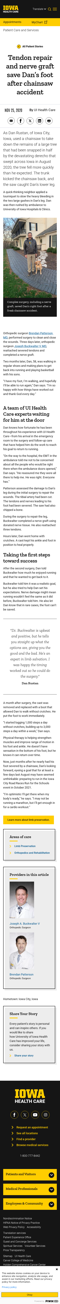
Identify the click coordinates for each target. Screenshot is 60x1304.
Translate (38, 9)
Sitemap (7, 1256)
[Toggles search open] (50, 9)
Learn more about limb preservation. (29, 819)
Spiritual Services (12, 1245)
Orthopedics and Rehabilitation (32, 852)
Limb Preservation (25, 846)
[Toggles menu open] (55, 9)
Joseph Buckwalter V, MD (30, 346)
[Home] (12, 9)
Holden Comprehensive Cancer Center (24, 1264)
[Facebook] (14, 1115)
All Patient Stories (32, 46)
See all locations (27, 1133)
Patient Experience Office (17, 1237)
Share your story (23, 1055)
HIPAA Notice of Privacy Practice (21, 1222)
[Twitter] (25, 1115)
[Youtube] (35, 1115)
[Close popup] (57, 1269)
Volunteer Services (35, 1245)
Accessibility (34, 1227)
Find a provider (26, 1139)
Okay (29, 1294)
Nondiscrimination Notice (17, 1218)
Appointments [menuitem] (12, 22)
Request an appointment (32, 1127)
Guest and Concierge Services (19, 1241)
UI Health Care (23, 1256)
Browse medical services (32, 1145)
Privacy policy (9, 1287)
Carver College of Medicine (18, 1260)
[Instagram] (46, 1115)
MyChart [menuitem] (37, 22)
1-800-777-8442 (30, 1155)
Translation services (14, 1233)
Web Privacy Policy (14, 1227)
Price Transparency (14, 1250)
